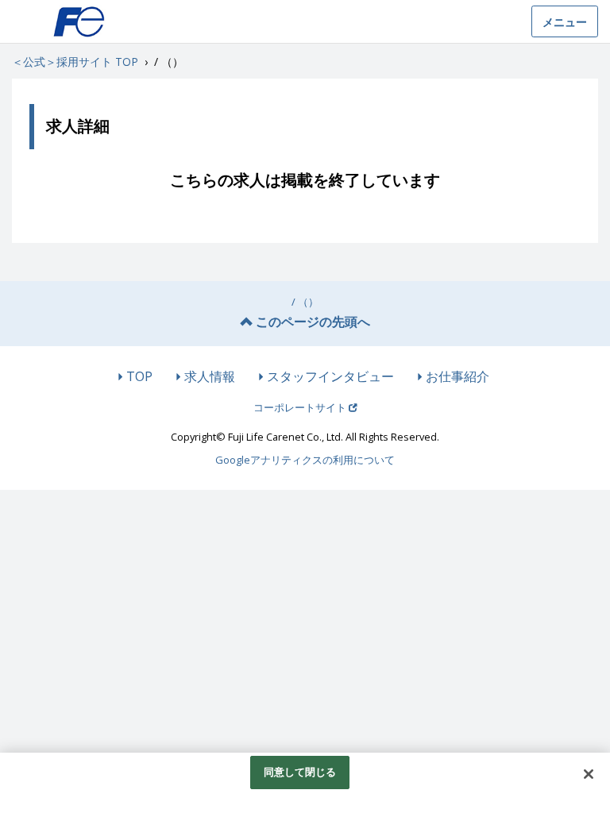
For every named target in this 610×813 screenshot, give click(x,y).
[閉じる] (588, 774)
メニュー (564, 21)
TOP (139, 376)
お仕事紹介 (457, 376)
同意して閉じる (300, 772)
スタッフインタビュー (330, 376)
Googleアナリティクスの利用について (305, 460)
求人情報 (209, 376)
